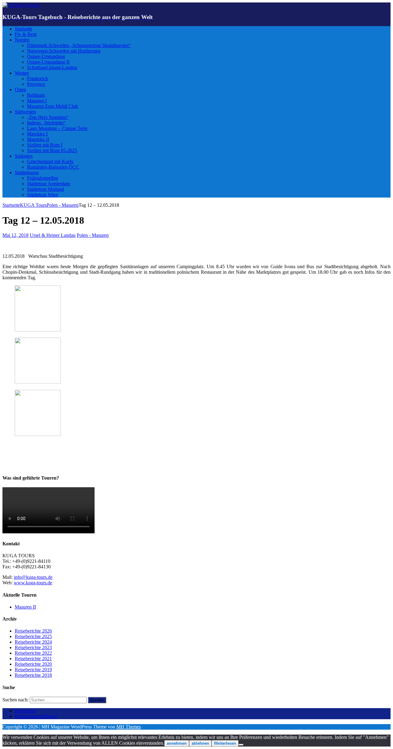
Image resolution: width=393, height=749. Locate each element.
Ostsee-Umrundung (46, 56)
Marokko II (38, 139)
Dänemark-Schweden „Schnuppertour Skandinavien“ (79, 45)
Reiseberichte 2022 (33, 653)
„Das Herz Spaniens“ (47, 117)
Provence (36, 84)
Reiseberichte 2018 (33, 675)
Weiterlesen (225, 743)
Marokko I (37, 133)
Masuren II (25, 607)
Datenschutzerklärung (36, 716)
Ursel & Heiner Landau (53, 235)
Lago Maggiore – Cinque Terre (57, 128)
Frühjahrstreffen (42, 178)
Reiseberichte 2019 (33, 669)
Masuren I (37, 100)
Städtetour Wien (42, 194)
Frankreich (37, 78)
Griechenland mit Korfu (50, 161)
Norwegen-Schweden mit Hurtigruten (63, 50)
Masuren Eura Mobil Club (52, 106)
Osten (20, 89)
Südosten (24, 156)
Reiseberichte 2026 (33, 630)
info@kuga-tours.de (33, 577)
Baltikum (36, 95)
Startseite (23, 28)
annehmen (177, 743)
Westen (22, 73)
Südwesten (25, 111)
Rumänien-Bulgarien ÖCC (53, 167)
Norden (22, 39)
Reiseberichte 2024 (33, 642)
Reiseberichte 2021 (33, 658)
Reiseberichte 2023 (33, 647)
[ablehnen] (241, 745)
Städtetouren (27, 172)
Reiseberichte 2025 (33, 636)
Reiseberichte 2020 (33, 664)
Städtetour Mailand (45, 189)
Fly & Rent (26, 34)
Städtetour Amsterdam (48, 183)
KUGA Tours (33, 205)
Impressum (25, 710)
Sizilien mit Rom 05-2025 (52, 150)
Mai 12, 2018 (15, 235)
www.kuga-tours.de (33, 582)
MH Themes (128, 726)
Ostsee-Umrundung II (48, 62)
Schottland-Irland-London (52, 67)
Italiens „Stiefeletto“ (46, 122)
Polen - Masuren (93, 235)
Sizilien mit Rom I (44, 144)
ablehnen (200, 743)
